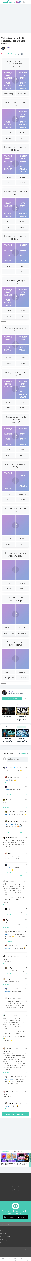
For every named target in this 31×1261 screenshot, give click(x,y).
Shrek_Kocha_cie (11, 800)
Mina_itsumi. (10, 979)
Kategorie (15, 1260)
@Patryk (7, 780)
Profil (26, 699)
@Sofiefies (8, 868)
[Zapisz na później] (22, 54)
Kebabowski (11, 787)
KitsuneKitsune (12, 1076)
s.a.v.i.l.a (10, 853)
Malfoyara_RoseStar (13, 821)
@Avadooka (8, 934)
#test (24, 726)
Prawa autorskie (5, 1236)
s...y (7, 881)
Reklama (6, 1224)
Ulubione (18, 54)
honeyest (10, 865)
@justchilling (9, 1079)
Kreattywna (9, 1091)
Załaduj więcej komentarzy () (15, 1114)
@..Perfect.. (8, 971)
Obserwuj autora (13, 698)
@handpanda (9, 948)
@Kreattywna (9, 1106)
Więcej (27, 1260)
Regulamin (3, 1233)
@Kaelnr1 (8, 814)
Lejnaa (10, 909)
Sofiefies (8, 837)
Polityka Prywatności (6, 1240)
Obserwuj (13, 54)
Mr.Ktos (10, 988)
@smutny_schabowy (11, 912)
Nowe (3, 1260)
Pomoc (2, 1230)
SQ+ (18, 1)
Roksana (10, 777)
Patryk (8, 47)
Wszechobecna (12, 1103)
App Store (23, 1217)
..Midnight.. (9, 956)
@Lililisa (7, 991)
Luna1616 (9, 1015)
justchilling (9, 1048)
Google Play (10, 1217)
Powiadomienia (21, 1260)
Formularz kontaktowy (6, 1243)
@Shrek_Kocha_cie (11, 824)
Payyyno (8, 920)
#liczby (19, 726)
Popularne (9, 1260)
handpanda (11, 931)
